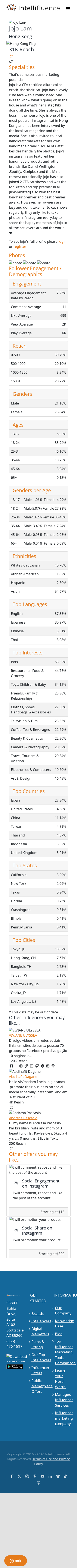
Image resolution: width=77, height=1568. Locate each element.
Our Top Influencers (38, 1357)
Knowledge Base (62, 1323)
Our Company (62, 1310)
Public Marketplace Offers (38, 1386)
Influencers (38, 1320)
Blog (58, 1333)
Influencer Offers (38, 1370)
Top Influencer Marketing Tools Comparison (62, 1352)
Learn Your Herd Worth (60, 1378)
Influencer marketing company (62, 1418)
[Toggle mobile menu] (68, 8)
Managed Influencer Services (62, 1400)
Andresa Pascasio (23, 1118)
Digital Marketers (38, 1331)
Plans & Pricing (37, 1344)
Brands (37, 1313)
